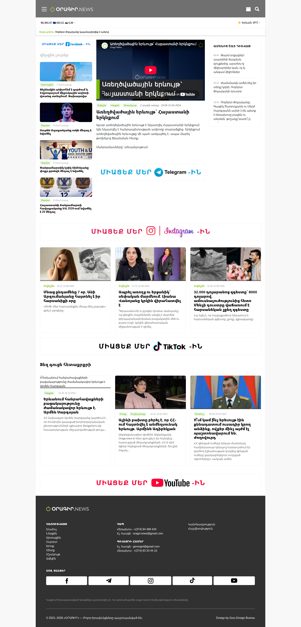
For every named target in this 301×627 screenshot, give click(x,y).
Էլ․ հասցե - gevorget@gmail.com (138, 546)
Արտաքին (47, 84)
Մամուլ (51, 529)
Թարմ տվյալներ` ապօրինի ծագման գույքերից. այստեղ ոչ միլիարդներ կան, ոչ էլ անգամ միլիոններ (229, 63)
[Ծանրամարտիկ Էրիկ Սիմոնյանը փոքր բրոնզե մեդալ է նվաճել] (66, 149)
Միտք (50, 550)
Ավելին (51, 558)
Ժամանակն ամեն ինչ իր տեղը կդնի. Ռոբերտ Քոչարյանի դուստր (235, 87)
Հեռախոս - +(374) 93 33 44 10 (137, 550)
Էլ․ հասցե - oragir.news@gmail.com (140, 533)
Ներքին (51, 533)
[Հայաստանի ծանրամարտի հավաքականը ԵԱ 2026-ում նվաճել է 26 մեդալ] (66, 187)
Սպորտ (45, 125)
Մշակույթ (53, 554)
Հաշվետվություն (200, 528)
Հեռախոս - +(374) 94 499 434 (136, 529)
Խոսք (50, 545)
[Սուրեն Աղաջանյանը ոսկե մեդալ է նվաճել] (66, 112)
